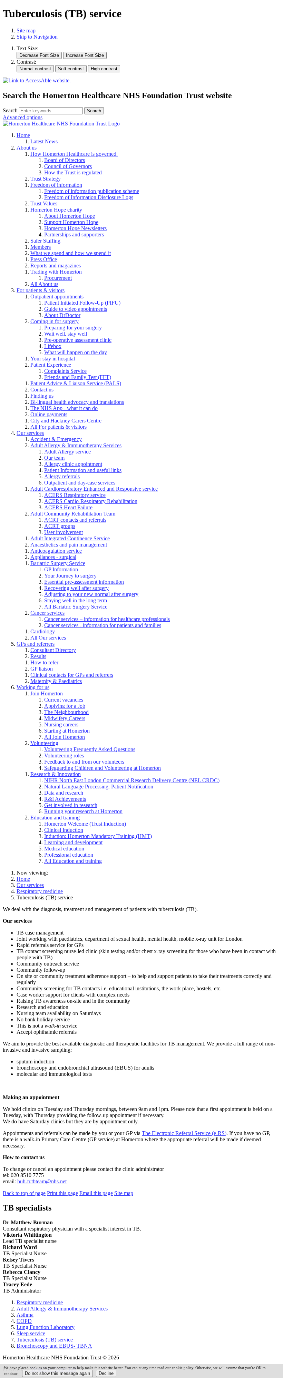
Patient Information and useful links (82, 470)
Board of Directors (64, 160)
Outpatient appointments (57, 296)
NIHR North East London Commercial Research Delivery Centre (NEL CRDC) (131, 780)
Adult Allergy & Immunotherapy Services (75, 445)
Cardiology (42, 631)
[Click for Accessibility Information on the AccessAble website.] (37, 81)
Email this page (96, 1193)
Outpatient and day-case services (79, 483)
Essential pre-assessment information (84, 582)
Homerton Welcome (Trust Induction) (85, 824)
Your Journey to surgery (70, 576)
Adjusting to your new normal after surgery (91, 594)
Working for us (33, 687)
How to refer (44, 662)
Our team (54, 458)
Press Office (43, 259)
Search (10, 110)
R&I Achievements (65, 799)
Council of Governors (68, 166)
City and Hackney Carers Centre (65, 420)
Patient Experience (50, 365)
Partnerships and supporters (74, 234)
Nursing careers (61, 724)
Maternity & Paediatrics (56, 681)
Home (23, 135)
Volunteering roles (64, 755)
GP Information (61, 569)
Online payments (48, 414)
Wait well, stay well (65, 334)
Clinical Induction (63, 830)
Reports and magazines (55, 265)
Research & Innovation (55, 774)
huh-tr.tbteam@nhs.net (42, 1181)
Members (40, 247)
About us (27, 148)
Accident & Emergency (56, 439)
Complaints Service (65, 371)
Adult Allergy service (67, 452)
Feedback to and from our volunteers (84, 762)
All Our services (48, 638)
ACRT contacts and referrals (75, 520)
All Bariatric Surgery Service (75, 607)
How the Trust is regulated (73, 172)
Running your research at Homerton (83, 811)
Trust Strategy (45, 179)
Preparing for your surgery (73, 327)
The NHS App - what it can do (64, 408)
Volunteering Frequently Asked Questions (89, 749)
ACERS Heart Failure (68, 507)
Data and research (63, 793)
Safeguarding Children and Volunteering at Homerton (102, 768)
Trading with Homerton (56, 272)
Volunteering (44, 743)
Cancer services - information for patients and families (102, 625)
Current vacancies (63, 700)
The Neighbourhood (66, 712)
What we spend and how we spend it (70, 253)
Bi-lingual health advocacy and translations (77, 402)
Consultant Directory (53, 650)
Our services (30, 433)
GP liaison (41, 669)
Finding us (41, 396)
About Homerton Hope (69, 216)
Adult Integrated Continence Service (70, 538)
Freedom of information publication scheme (91, 191)
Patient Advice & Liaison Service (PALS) (75, 383)
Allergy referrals (62, 476)
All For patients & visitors (58, 427)
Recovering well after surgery (76, 588)
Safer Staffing (45, 241)
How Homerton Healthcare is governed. (74, 154)
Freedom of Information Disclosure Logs (88, 197)
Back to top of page (24, 1193)
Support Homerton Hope (71, 222)
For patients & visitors (41, 290)
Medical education (64, 848)
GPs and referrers (36, 644)
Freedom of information (56, 185)
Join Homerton (46, 693)
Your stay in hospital (52, 358)
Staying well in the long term (75, 600)
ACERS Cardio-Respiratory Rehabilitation (90, 501)
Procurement (58, 278)
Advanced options (22, 117)
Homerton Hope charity (56, 210)
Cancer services (47, 613)
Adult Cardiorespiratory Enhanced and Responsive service (94, 489)
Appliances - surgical (53, 557)
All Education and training (73, 861)
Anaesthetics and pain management (68, 545)
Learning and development (73, 842)
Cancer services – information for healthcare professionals (107, 619)
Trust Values (43, 203)
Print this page (62, 1193)
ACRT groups (59, 526)
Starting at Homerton (67, 731)
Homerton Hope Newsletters (75, 228)
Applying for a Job (64, 706)
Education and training (55, 817)
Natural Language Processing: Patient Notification (98, 786)
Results (38, 656)
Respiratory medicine (40, 891)
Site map (26, 30)
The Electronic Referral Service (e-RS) (184, 1133)
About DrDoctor (62, 315)
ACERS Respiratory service (75, 495)
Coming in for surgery (54, 321)
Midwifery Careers (64, 718)
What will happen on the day (75, 352)
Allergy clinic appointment (73, 464)
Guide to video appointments (75, 309)
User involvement (63, 532)
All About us (44, 284)
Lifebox (52, 346)
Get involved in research (70, 805)
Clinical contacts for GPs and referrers (71, 675)
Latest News (44, 141)
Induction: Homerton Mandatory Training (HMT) (98, 836)
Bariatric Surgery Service (57, 563)
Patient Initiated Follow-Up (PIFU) (82, 303)
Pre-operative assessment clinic (77, 340)
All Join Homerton (64, 737)
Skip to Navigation (37, 37)
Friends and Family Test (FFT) (77, 377)
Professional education (68, 855)
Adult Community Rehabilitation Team (72, 514)
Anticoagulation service (56, 551)
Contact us (41, 389)
